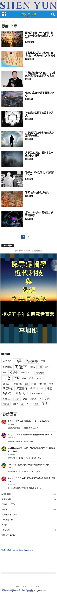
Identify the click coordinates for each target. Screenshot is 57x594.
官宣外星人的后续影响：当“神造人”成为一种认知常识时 (40, 54)
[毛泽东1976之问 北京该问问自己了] (12, 179)
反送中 (14, 372)
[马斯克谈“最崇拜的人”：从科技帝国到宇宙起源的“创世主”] (12, 79)
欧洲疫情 (42, 384)
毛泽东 (33, 388)
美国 (47, 398)
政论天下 (7, 384)
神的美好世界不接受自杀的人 (39, 114)
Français (29, 590)
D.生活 (4, 509)
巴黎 (16, 378)
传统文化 (29, 196)
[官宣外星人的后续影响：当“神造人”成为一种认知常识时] (12, 59)
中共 (18, 361)
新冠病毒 (18, 384)
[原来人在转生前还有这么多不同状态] (12, 219)
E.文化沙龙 (29, 42)
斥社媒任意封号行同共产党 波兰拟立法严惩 (33, 465)
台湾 (23, 372)
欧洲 (33, 384)
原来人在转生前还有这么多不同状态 (39, 214)
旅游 (26, 384)
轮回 (36, 404)
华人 (5, 373)
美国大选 (6, 404)
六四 (40, 367)
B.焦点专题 (6, 499)
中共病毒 (31, 361)
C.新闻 (28, 79)
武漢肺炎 (22, 388)
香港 (44, 403)
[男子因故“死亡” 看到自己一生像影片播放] (12, 159)
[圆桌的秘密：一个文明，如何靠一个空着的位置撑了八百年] (12, 39)
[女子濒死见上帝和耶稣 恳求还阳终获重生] (12, 139)
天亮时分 (40, 372)
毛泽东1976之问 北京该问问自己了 (40, 174)
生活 (17, 399)
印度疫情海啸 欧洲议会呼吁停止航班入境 (37, 435)
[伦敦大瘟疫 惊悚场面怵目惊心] (12, 99)
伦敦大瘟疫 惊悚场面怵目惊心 (39, 94)
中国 (43, 361)
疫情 (24, 398)
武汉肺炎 (8, 388)
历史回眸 (29, 99)
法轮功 (7, 393)
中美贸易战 (7, 367)
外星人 (30, 372)
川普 (7, 378)
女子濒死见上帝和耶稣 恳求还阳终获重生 (39, 134)
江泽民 (41, 388)
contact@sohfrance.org (23, 550)
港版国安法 (7, 399)
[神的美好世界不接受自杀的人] (12, 119)
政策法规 (41, 378)
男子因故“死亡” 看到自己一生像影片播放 (39, 154)
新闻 (17, 586)
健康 (32, 367)
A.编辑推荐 (6, 494)
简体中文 (6, 590)
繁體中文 (14, 590)
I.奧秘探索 (5, 530)
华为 (46, 367)
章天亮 (33, 399)
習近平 (15, 404)
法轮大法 (22, 394)
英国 (28, 403)
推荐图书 (8, 245)
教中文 (38, 586)
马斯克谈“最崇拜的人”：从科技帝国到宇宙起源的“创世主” (40, 74)
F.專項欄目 (29, 59)
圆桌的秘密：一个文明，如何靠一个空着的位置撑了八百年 (39, 35)
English (22, 590)
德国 (24, 378)
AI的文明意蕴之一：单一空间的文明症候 (34, 421)
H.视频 (4, 525)
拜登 (31, 378)
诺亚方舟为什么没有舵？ (38, 192)
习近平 (21, 367)
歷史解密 (29, 179)
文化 (31, 586)
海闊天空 (29, 119)
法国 (49, 388)
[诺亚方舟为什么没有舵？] (12, 199)
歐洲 (51, 384)
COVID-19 (7, 361)
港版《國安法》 (38, 394)
